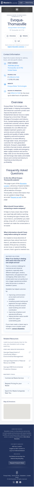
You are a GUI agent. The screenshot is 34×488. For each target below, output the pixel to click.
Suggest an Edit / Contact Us (17, 448)
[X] (13, 482)
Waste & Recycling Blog (17, 458)
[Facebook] (20, 482)
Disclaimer (23, 475)
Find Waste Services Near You (17, 456)
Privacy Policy (7, 475)
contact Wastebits (18, 328)
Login (21, 2)
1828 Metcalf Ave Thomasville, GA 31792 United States (15, 68)
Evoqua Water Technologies (17, 27)
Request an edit (16, 197)
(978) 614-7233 (14, 77)
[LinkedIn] (17, 482)
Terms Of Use (15, 475)
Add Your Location (17, 446)
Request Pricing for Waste (17, 463)
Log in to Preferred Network (17, 450)
